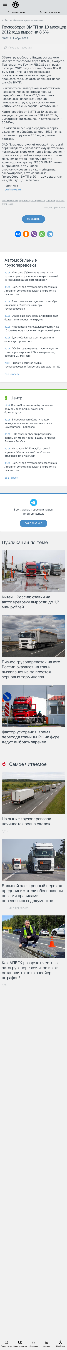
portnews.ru (12, 189)
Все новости (11, 374)
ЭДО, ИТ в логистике (15, 908)
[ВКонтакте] (18, 234)
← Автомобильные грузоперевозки (22, 20)
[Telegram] (50, 234)
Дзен (5, 831)
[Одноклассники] (26, 234)
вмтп (4, 204)
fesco (10, 204)
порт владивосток (55, 200)
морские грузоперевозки (32, 200)
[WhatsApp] (42, 234)
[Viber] (34, 234)
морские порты (10, 200)
